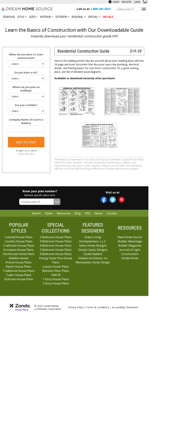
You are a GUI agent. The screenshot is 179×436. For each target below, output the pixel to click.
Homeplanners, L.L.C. (92, 241)
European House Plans (18, 250)
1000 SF (56, 275)
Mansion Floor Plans (55, 271)
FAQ (87, 213)
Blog (78, 213)
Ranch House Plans (18, 266)
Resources (63, 213)
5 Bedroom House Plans (55, 250)
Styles (49, 213)
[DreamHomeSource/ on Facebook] (103, 200)
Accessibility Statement (125, 307)
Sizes (32, 17)
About (98, 213)
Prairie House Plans (18, 262)
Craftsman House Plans (18, 245)
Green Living (92, 237)
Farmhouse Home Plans (18, 254)
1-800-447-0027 (26, 154)
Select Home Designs (93, 245)
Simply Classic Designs (93, 250)
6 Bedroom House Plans (55, 254)
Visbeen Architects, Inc (93, 258)
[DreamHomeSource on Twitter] (112, 200)
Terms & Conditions (97, 307)
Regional (78, 17)
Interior (46, 17)
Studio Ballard (93, 254)
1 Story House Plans (55, 279)
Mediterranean (18, 258)
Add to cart (26, 142)
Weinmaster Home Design (93, 262)
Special (93, 17)
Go (143, 9)
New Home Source (130, 237)
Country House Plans (19, 241)
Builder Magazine (129, 245)
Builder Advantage (130, 241)
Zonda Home (129, 258)
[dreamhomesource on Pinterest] (121, 200)
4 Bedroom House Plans (55, 245)
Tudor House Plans (18, 275)
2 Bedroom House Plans (55, 237)
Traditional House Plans (18, 271)
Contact (112, 213)
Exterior (62, 17)
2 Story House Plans (55, 283)
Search (36, 213)
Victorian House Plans (18, 279)
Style (21, 17)
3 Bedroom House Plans (55, 241)
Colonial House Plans (19, 237)
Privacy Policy (76, 307)
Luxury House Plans (55, 266)
